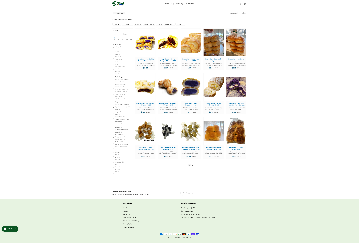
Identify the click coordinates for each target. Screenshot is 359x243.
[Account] (241, 4)
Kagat (130, 19)
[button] (243, 13)
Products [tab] (118, 13)
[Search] (237, 4)
